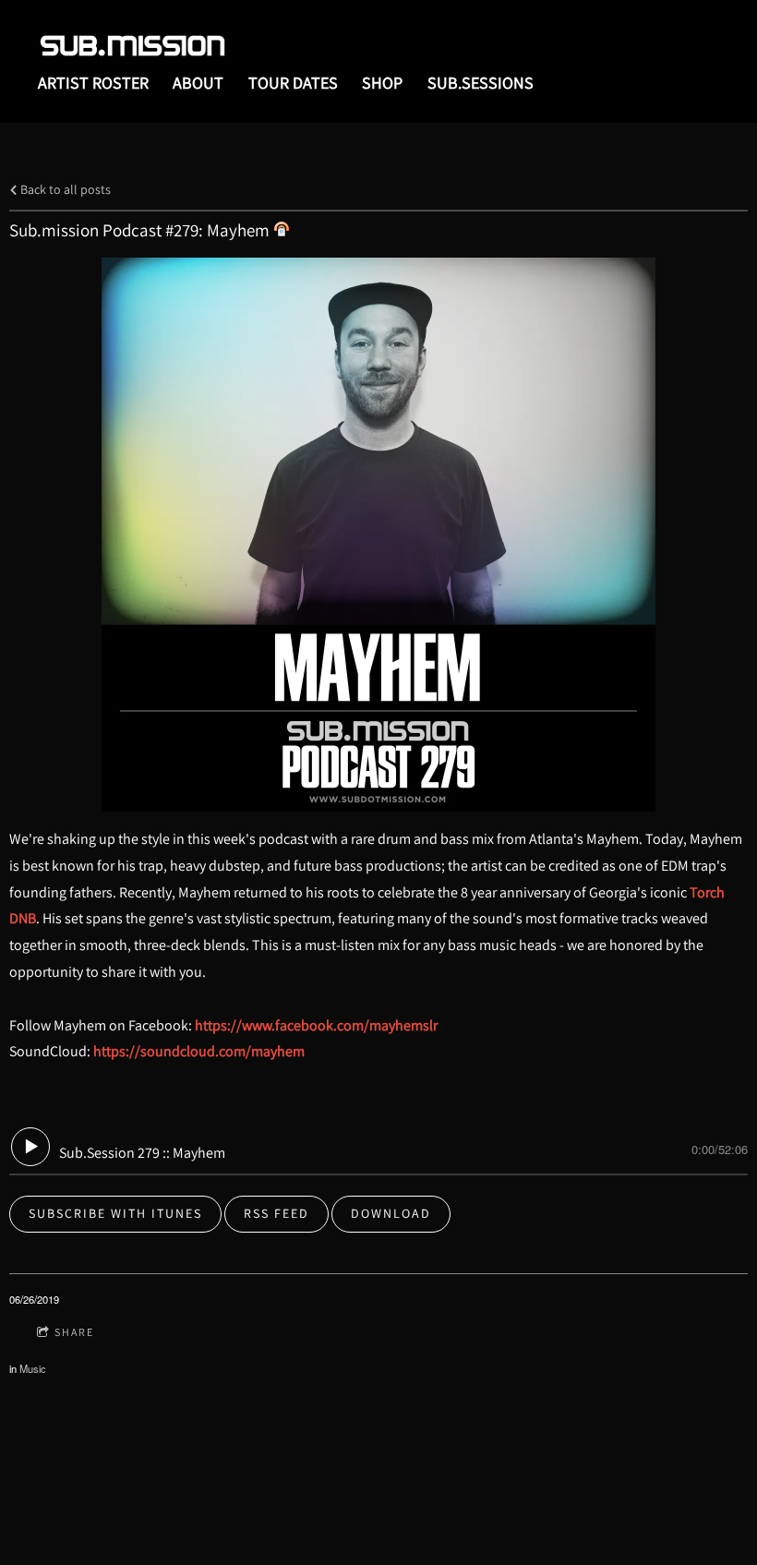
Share (74, 1332)
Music (32, 1368)
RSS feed (276, 1213)
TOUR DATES (293, 82)
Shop (382, 82)
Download (391, 1213)
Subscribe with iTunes (115, 1213)
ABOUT (198, 82)
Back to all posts (64, 189)
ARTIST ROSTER (93, 82)
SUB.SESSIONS (480, 82)
